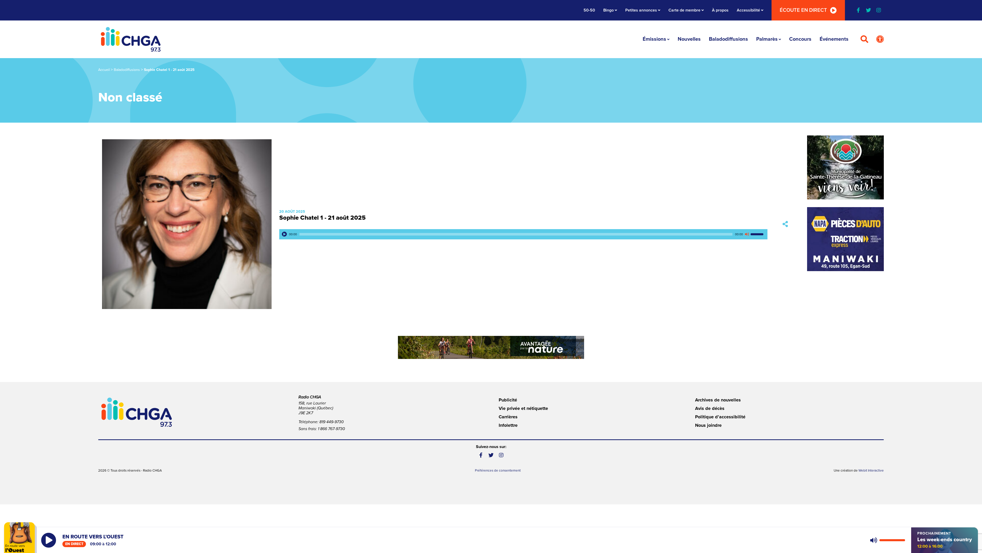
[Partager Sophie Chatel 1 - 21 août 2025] (785, 224)
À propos (720, 10)
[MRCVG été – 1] (491, 347)
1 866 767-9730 (331, 428)
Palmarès (767, 39)
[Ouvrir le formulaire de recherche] (864, 39)
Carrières (508, 417)
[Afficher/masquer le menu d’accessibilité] (880, 39)
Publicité (508, 400)
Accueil (104, 70)
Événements (834, 39)
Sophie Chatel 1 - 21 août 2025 (322, 217)
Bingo (608, 10)
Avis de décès (709, 408)
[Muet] (747, 234)
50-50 (589, 10)
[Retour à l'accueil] (130, 39)
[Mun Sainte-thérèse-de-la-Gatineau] (845, 167)
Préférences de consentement (498, 471)
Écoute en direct (803, 10)
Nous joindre (708, 425)
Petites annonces (641, 10)
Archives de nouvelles (718, 400)
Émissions (654, 39)
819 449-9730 (331, 421)
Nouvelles (689, 39)
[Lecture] (284, 234)
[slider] (758, 234)
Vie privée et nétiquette (523, 408)
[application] (523, 234)
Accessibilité (748, 10)
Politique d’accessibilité (720, 417)
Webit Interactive (871, 471)
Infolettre (508, 425)
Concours (800, 39)
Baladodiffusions (728, 39)
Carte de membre (684, 10)
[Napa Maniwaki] (845, 239)
